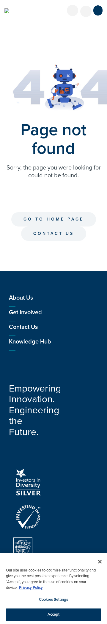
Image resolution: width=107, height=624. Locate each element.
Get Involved (25, 312)
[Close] (99, 561)
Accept (54, 614)
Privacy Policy (31, 587)
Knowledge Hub (30, 341)
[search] (86, 11)
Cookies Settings (53, 599)
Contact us (53, 233)
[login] (72, 10)
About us (21, 297)
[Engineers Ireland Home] (6, 10)
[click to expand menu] (98, 10)
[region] (53, 588)
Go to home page (53, 219)
